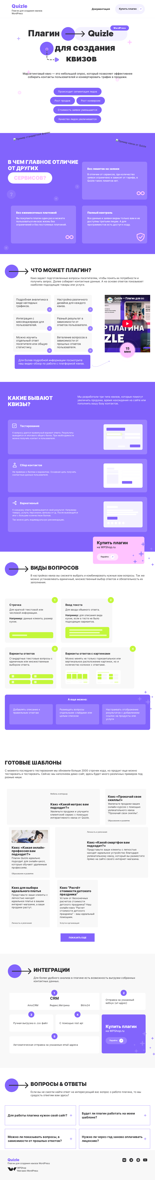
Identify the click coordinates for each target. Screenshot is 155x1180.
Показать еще (77, 937)
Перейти (105, 557)
